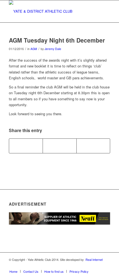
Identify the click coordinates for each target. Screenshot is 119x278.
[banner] (49, 11)
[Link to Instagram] (89, 265)
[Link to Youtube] (98, 265)
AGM (33, 49)
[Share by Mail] (93, 146)
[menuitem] (13, 271)
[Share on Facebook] (26, 146)
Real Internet (94, 259)
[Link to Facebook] (73, 265)
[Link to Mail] (106, 265)
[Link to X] (81, 265)
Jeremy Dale (53, 49)
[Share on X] (59, 146)
